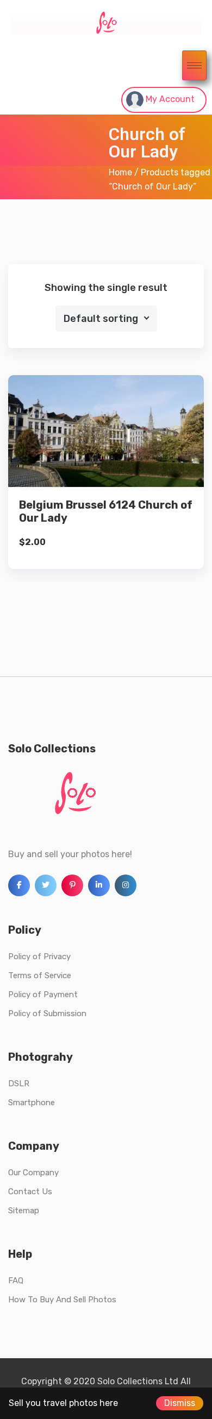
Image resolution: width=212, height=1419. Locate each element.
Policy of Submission (47, 1013)
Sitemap (23, 1210)
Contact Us (30, 1191)
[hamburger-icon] (194, 65)
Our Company (33, 1172)
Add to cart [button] (106, 490)
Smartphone (31, 1102)
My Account (169, 99)
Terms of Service (39, 975)
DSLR (18, 1083)
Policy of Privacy (39, 956)
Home (120, 172)
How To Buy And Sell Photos (62, 1299)
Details (115, 453)
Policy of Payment (43, 994)
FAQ (15, 1280)
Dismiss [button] (179, 1403)
